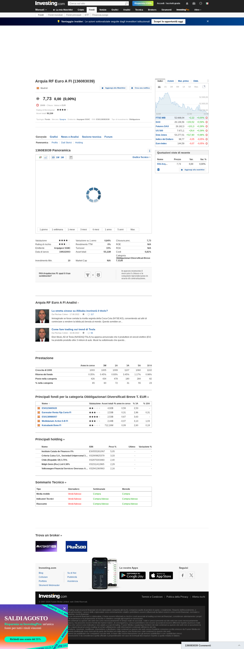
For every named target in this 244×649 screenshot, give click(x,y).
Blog (41, 573)
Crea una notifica (142, 88)
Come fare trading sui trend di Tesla (73, 329)
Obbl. (195, 81)
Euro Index (161, 143)
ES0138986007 (49, 417)
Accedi (160, 3)
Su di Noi (71, 573)
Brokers (152, 10)
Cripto (81, 10)
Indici (160, 81)
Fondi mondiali (55, 15)
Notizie (102, 10)
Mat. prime (183, 81)
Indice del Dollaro (164, 139)
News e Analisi (70, 136)
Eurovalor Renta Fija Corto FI (56, 412)
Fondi (91, 10)
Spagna (62, 119)
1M (62, 157)
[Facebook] (182, 575)
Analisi (126, 10)
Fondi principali (73, 15)
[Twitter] (191, 575)
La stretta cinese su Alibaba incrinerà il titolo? (80, 310)
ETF (87, 15)
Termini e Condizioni (152, 596)
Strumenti (166, 10)
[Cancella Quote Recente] (158, 168)
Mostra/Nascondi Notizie (71, 157)
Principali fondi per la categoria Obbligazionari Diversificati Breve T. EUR (90, 397)
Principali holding (48, 439)
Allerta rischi (198, 596)
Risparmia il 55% (143, 3)
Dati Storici (66, 142)
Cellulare (43, 577)
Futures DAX (162, 126)
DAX (158, 122)
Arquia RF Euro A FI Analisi (56, 302)
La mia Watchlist (64, 10)
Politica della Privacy (177, 596)
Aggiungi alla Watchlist (115, 88)
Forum (108, 136)
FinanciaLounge (100, 15)
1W (57, 157)
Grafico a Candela (41, 157)
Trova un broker (47, 535)
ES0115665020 (49, 408)
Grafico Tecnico (141, 157)
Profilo (55, 142)
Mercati (39, 9)
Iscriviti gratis (173, 3)
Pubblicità (72, 577)
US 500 (159, 130)
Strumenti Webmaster (49, 585)
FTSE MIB (161, 118)
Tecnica (139, 10)
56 (92, 333)
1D (53, 157)
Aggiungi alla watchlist (194, 170)
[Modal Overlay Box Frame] (34, 626)
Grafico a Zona (46, 157)
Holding (79, 142)
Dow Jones (161, 135)
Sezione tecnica (91, 136)
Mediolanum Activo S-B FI (55, 421)
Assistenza (72, 581)
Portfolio (43, 581)
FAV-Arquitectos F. (166, 164)
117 (92, 314)
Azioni (170, 81)
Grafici (114, 10)
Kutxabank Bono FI (51, 425)
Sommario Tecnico (49, 482)
